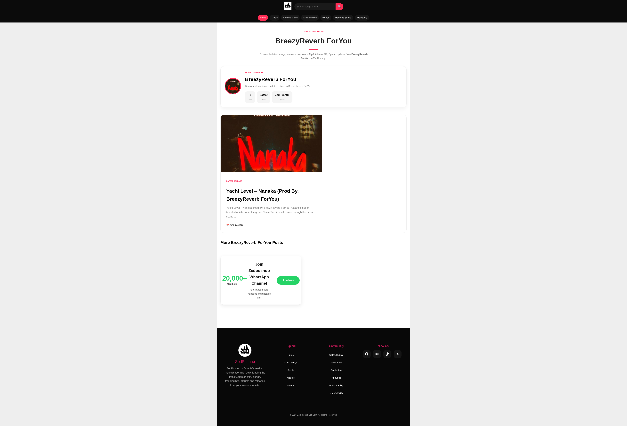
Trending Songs (343, 17)
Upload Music (336, 355)
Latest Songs (290, 362)
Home (263, 17)
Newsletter (336, 362)
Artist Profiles (310, 17)
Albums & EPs (290, 17)
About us (336, 377)
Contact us (336, 370)
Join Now (288, 280)
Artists (291, 370)
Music (275, 17)
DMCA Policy (336, 393)
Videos (325, 17)
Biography (362, 17)
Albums (291, 377)
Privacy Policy (336, 385)
